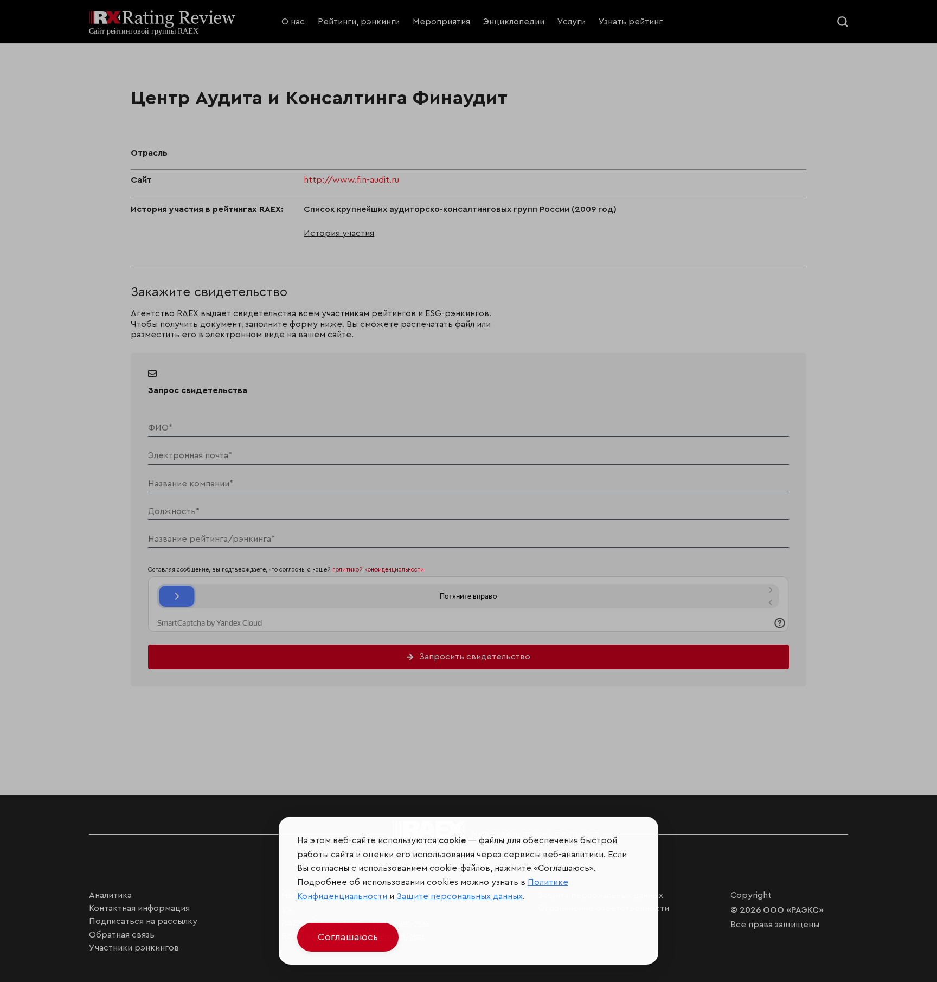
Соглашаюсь (348, 937)
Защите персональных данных (459, 896)
